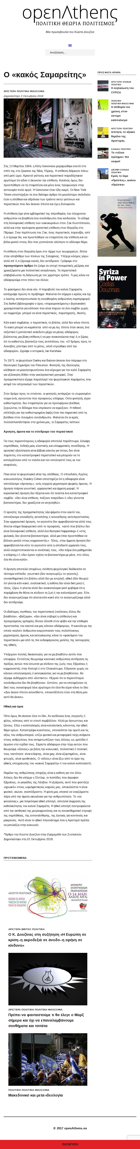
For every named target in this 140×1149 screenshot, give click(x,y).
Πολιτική (38, 929)
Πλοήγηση (70, 1144)
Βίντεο (26, 929)
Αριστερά (10, 91)
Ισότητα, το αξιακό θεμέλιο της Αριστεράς (123, 136)
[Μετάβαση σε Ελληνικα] (70, 45)
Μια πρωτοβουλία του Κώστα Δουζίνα (70, 32)
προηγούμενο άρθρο (18, 265)
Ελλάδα (127, 82)
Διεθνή (115, 170)
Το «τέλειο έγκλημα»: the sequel (120, 157)
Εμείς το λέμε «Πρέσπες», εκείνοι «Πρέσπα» (123, 180)
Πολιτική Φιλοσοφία (30, 91)
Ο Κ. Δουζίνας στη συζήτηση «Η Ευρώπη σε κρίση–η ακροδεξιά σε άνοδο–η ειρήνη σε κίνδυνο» (47, 939)
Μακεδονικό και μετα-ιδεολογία (35, 1095)
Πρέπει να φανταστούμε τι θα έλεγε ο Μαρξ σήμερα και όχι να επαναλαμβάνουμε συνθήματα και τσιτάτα (46, 1020)
